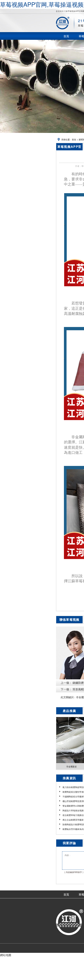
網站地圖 (5, 955)
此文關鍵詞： (68, 697)
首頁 (74, 139)
